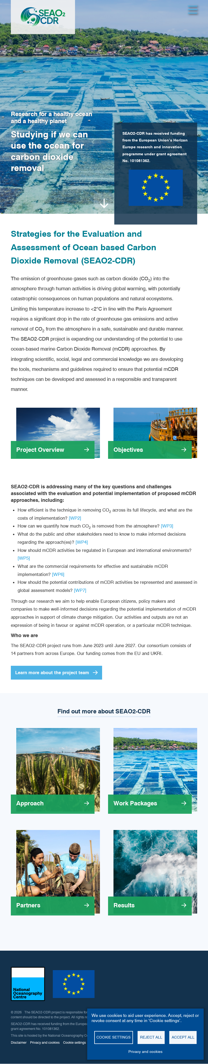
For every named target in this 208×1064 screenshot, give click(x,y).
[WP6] (58, 574)
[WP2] (75, 518)
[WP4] (82, 542)
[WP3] (167, 526)
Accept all (183, 1037)
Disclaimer (19, 1042)
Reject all (151, 1037)
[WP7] (80, 590)
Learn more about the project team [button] (52, 672)
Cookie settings (113, 1037)
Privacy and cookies (145, 1051)
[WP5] (24, 558)
